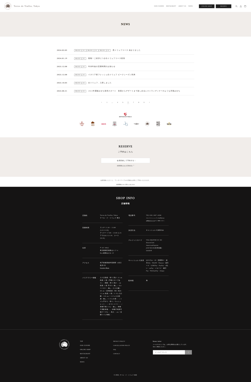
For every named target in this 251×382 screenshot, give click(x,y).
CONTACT (116, 353)
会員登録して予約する (125, 160)
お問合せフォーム (150, 221)
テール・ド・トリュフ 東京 (128, 375)
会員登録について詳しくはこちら (125, 184)
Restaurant (85, 353)
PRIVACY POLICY (119, 341)
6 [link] (128, 102)
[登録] (188, 352)
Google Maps (104, 268)
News (82, 362)
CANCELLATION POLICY (121, 345)
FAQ (114, 349)
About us (84, 358)
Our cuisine (85, 345)
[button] (236, 6)
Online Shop (85, 349)
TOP (81, 341)
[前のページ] (102, 102)
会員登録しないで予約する (124, 165)
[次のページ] (149, 102)
